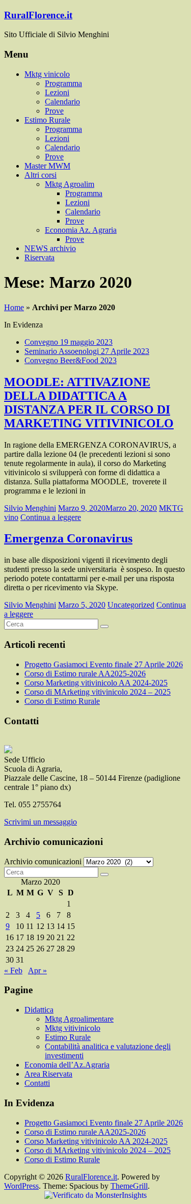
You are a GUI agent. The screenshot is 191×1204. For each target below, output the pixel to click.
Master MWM (47, 165)
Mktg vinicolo (47, 74)
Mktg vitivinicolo (72, 1028)
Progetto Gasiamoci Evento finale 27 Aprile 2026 (103, 664)
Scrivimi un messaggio (40, 821)
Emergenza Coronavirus (68, 538)
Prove (54, 110)
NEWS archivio (50, 248)
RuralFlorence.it (38, 15)
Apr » (37, 970)
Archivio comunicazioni (42, 861)
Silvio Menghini (30, 508)
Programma (63, 83)
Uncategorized (130, 604)
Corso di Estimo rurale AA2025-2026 (85, 673)
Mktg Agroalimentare (79, 1019)
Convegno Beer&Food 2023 (70, 360)
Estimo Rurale (47, 120)
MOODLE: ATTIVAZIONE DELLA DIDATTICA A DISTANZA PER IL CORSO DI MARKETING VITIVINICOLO (89, 402)
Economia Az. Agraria (81, 230)
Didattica (38, 1009)
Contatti (37, 1083)
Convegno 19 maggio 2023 (68, 342)
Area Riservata (48, 1074)
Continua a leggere (50, 517)
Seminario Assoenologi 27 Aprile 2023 (86, 351)
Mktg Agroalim (69, 184)
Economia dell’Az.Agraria (67, 1064)
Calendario (62, 101)
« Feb (13, 970)
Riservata (39, 257)
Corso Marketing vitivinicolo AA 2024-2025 (96, 682)
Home (14, 307)
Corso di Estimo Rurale (62, 701)
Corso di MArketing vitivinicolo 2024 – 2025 (97, 692)
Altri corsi (40, 175)
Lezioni (57, 92)
